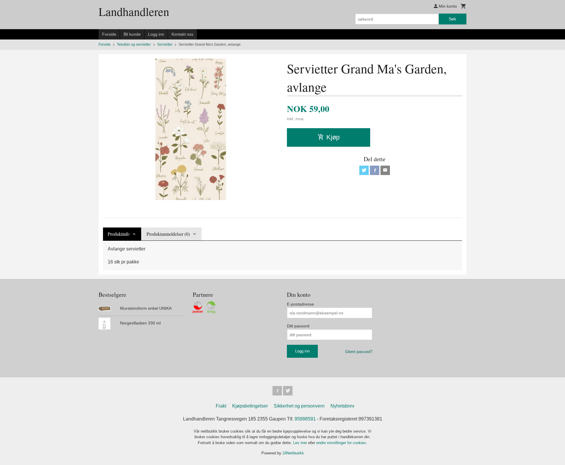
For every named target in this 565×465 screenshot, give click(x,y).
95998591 (305, 418)
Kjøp (333, 137)
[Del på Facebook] (374, 170)
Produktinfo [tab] (118, 234)
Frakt (221, 405)
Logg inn (156, 34)
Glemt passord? (358, 351)
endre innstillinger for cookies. (341, 443)
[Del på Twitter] (364, 170)
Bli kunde (132, 34)
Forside (109, 34)
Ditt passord (298, 326)
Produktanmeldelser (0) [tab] (168, 234)
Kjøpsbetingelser (250, 405)
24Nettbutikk (293, 453)
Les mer (300, 443)
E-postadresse (300, 304)
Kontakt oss (182, 34)
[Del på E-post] (385, 170)
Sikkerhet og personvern (299, 405)
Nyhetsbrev (342, 405)
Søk (452, 19)
